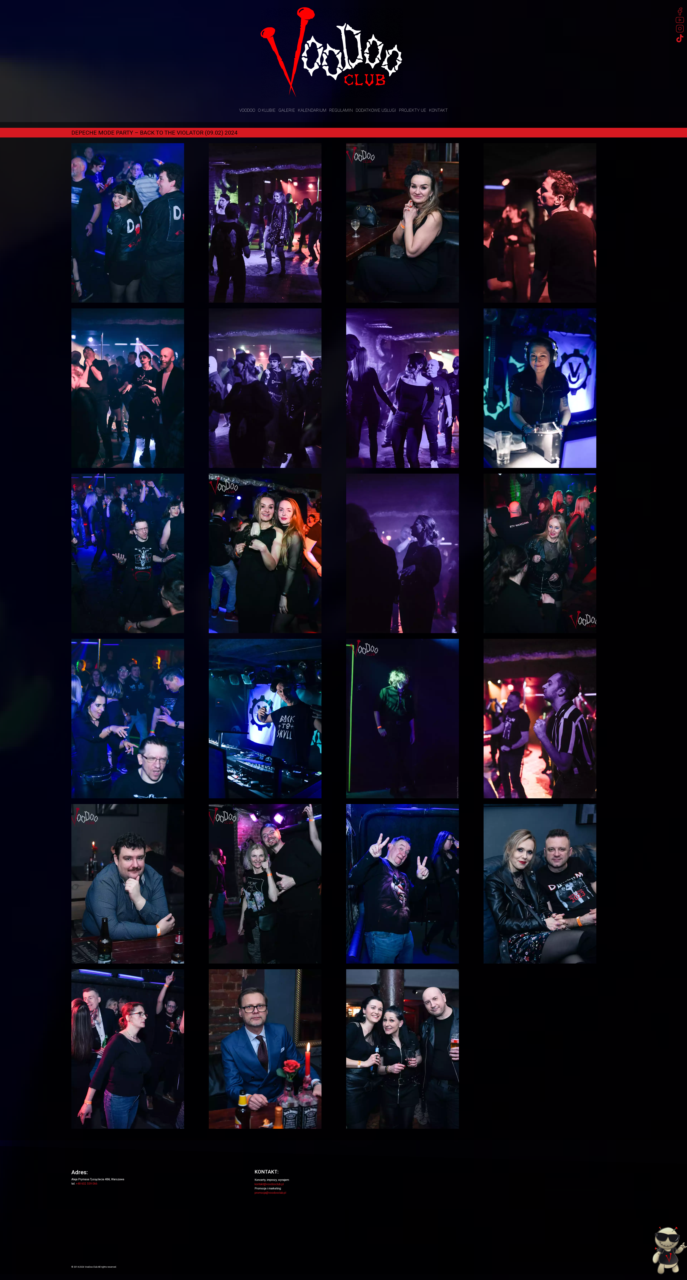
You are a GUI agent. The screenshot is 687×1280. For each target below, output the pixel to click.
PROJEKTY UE (412, 110)
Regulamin (341, 110)
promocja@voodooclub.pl (270, 1192)
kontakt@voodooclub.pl (269, 1184)
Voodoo (247, 110)
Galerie (286, 110)
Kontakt (438, 110)
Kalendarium (312, 110)
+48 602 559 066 (86, 1183)
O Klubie (267, 110)
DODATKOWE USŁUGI (376, 110)
